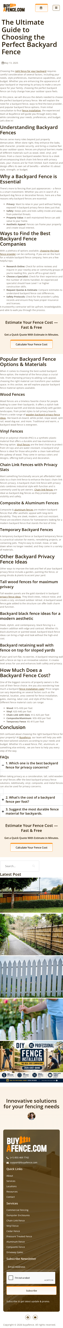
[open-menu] (56, 8)
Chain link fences (43, 489)
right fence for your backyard (30, 71)
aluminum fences (23, 509)
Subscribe (31, 1290)
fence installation (31, 110)
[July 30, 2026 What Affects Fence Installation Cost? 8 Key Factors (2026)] (31, 1019)
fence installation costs (31, 688)
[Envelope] (35, 1317)
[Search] (33, 866)
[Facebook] (27, 1317)
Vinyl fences (23, 444)
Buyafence (25, 737)
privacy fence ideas (10, 596)
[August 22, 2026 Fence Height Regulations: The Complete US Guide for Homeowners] (31, 934)
